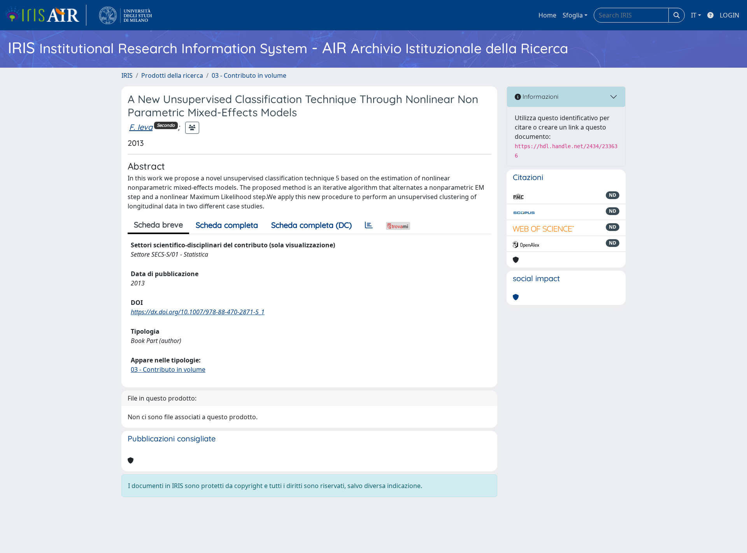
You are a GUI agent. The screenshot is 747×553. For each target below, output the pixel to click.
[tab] (368, 225)
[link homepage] (45, 15)
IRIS (127, 75)
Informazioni (539, 96)
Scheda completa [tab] (227, 225)
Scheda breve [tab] (158, 224)
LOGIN (729, 15)
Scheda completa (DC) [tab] (311, 225)
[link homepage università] (125, 15)
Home (547, 15)
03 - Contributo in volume (249, 75)
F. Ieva (141, 127)
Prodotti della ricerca (172, 75)
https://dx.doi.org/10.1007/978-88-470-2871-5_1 (198, 312)
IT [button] (693, 15)
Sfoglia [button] (573, 15)
